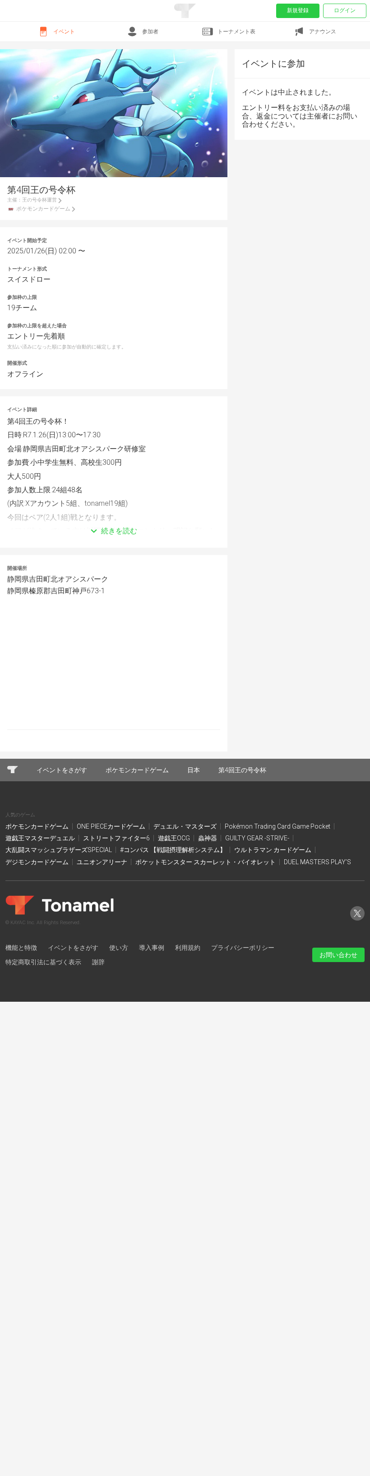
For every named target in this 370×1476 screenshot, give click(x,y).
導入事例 (151, 947)
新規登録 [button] (298, 10)
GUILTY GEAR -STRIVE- (258, 838)
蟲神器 (208, 838)
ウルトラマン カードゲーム (273, 849)
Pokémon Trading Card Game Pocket (278, 826)
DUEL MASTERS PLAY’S (317, 862)
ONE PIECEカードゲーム (112, 826)
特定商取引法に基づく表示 (43, 962)
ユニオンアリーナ (103, 862)
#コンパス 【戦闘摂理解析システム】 (173, 849)
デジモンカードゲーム (37, 862)
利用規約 (187, 947)
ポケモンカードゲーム (37, 826)
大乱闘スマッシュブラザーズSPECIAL (59, 849)
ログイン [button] (345, 10)
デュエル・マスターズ (185, 826)
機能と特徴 (21, 947)
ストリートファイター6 (117, 838)
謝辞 (98, 962)
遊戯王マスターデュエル (40, 838)
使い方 (118, 947)
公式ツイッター (357, 920)
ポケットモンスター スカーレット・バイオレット (206, 862)
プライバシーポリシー (242, 947)
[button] (113, 517)
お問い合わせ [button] (338, 954)
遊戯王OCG (174, 838)
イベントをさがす (73, 947)
